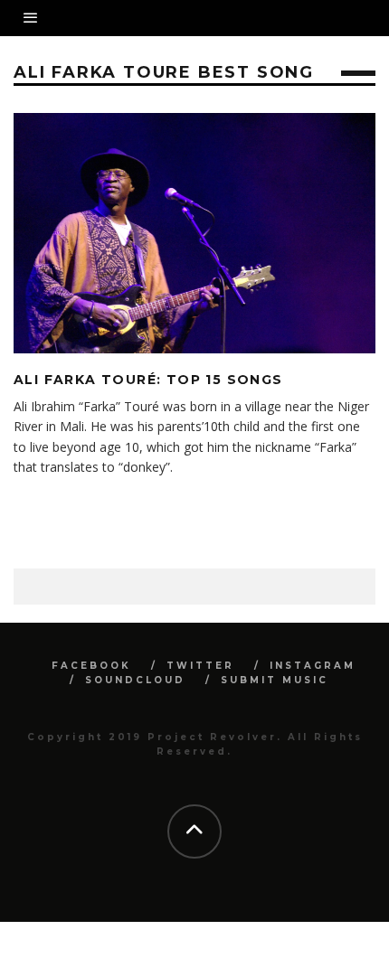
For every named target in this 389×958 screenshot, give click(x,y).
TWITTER (200, 666)
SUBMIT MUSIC (274, 680)
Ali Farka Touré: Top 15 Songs (148, 379)
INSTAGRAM (313, 666)
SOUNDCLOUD (135, 680)
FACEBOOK (91, 666)
